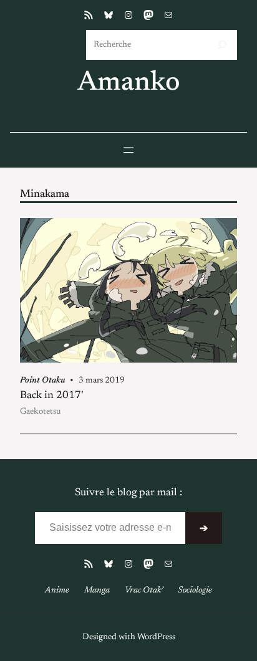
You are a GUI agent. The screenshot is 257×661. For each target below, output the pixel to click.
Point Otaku (42, 380)
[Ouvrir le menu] (128, 150)
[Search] (222, 44)
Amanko (128, 83)
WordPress (156, 637)
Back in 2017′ (52, 396)
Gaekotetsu (40, 411)
